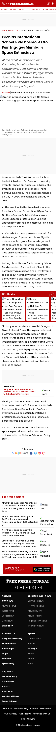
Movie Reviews (35, 610)
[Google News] (20, 453)
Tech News (8, 681)
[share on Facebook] (15, 587)
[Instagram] (39, 453)
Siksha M (6, 92)
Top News (7, 671)
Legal (5, 653)
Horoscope (8, 648)
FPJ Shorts (34, 10)
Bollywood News (36, 600)
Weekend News (10, 696)
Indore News (8, 610)
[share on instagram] (33, 587)
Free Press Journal (17, 3)
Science (6, 658)
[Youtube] (43, 453)
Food (30, 663)
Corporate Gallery (12, 638)
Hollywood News (36, 605)
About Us (7, 708)
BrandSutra (8, 633)
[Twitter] (35, 453)
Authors (31, 718)
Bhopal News (8, 615)
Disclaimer (45, 708)
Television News (36, 625)
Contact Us (25, 713)
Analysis (6, 595)
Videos (5, 686)
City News (7, 600)
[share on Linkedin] (27, 587)
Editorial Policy (21, 708)
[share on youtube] (39, 587)
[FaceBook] (30, 453)
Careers (34, 708)
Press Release (9, 701)
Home (4, 10)
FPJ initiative (9, 643)
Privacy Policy (10, 713)
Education (13, 30)
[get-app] (53, 3)
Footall (31, 643)
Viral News (7, 691)
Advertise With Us (41, 713)
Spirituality (8, 663)
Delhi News (7, 620)
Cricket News (34, 638)
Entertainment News (39, 595)
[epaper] (48, 3)
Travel (31, 658)
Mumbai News (17, 10)
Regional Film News (37, 620)
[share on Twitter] (21, 587)
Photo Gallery (9, 676)
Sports (31, 633)
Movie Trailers (35, 615)
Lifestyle (32, 648)
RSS (23, 718)
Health (31, 653)
